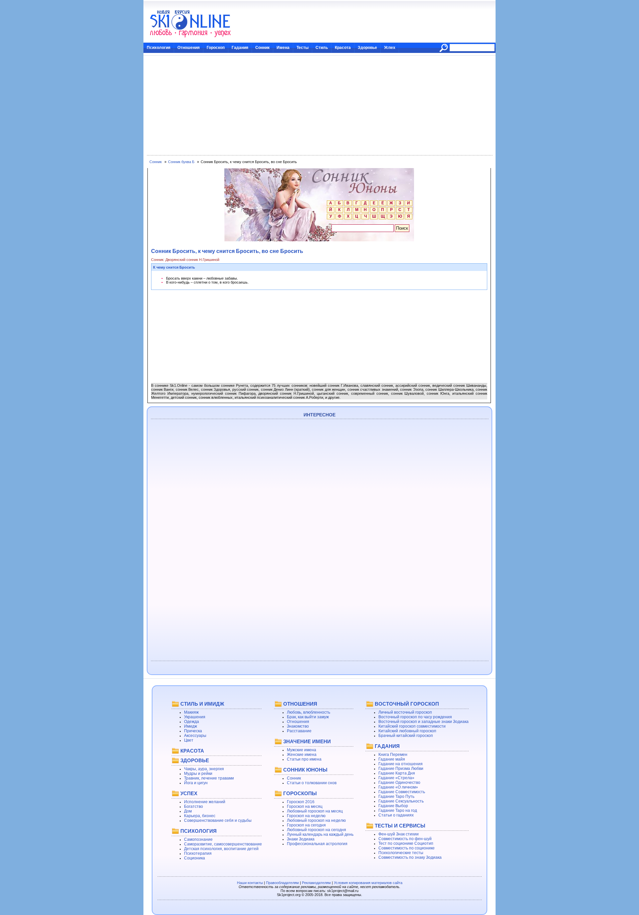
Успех (389, 47)
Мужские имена (301, 750)
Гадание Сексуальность (401, 801)
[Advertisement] (319, 105)
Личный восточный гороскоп (405, 712)
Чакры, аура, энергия (204, 769)
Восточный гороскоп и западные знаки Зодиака (423, 721)
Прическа (193, 731)
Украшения (194, 717)
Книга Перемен (392, 754)
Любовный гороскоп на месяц (315, 811)
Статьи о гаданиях (396, 815)
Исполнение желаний (204, 802)
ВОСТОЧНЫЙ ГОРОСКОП (407, 704)
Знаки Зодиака (301, 839)
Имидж (190, 726)
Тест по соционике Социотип (405, 843)
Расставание (299, 731)
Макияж (191, 712)
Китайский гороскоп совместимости (412, 726)
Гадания (240, 47)
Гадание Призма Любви (400, 768)
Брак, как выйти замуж (308, 717)
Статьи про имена (304, 759)
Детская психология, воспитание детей (221, 848)
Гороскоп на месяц (304, 806)
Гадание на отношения (400, 764)
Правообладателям (282, 883)
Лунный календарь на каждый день (320, 834)
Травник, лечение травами (209, 778)
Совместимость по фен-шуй (405, 838)
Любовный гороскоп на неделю (316, 820)
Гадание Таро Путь (396, 796)
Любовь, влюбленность (308, 712)
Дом (188, 811)
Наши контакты (250, 883)
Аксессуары (195, 735)
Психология (158, 47)
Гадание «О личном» (398, 787)
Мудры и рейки (198, 773)
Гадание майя (391, 759)
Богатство (193, 806)
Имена (283, 47)
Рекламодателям (316, 883)
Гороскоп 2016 (301, 802)
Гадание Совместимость (401, 792)
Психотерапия (198, 853)
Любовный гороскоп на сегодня (316, 829)
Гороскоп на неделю (306, 815)
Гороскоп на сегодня (306, 825)
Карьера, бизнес (199, 815)
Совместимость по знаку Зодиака (410, 857)
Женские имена (302, 754)
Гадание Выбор (393, 805)
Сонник (262, 47)
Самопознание (198, 839)
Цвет (188, 740)
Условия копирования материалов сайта (368, 883)
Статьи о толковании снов (311, 783)
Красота (343, 47)
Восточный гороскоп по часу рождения (415, 717)
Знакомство (298, 726)
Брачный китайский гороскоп (405, 735)
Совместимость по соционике (406, 848)
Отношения (188, 47)
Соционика (194, 858)
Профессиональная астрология (317, 843)
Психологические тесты (400, 852)
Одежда (191, 721)
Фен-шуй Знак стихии (398, 834)
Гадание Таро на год (397, 810)
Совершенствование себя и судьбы (218, 820)
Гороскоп (216, 47)
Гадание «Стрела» (396, 778)
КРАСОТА (192, 751)
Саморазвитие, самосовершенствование (223, 844)
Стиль (322, 47)
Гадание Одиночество (399, 782)
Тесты (303, 47)
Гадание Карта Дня (396, 773)
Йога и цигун (196, 783)
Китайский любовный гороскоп (407, 731)
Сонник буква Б (181, 162)
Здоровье (367, 47)
